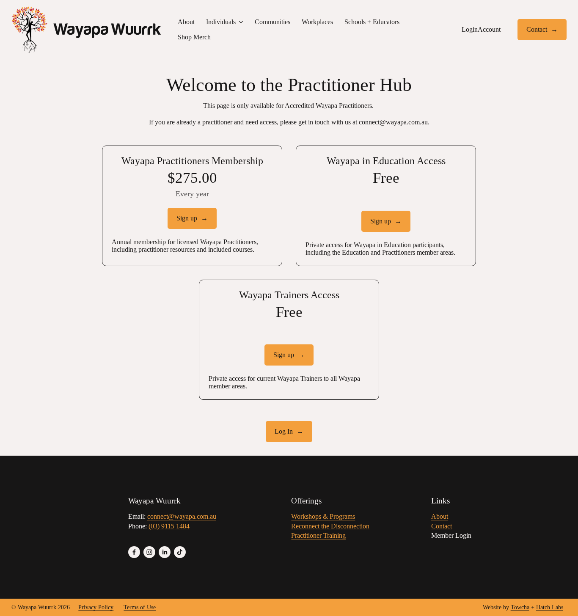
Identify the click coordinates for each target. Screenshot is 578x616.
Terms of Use (140, 607)
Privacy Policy (95, 607)
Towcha (520, 607)
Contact (537, 29)
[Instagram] (149, 552)
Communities (272, 21)
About (186, 21)
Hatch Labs (549, 607)
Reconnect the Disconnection (330, 526)
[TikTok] (180, 552)
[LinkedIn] (165, 552)
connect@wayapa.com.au (393, 122)
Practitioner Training (318, 535)
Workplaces (317, 21)
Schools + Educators (371, 21)
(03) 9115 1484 (169, 526)
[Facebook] (134, 552)
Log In (285, 431)
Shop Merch (194, 37)
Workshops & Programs (323, 516)
